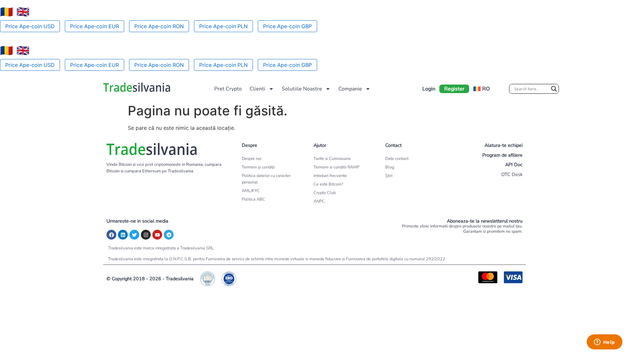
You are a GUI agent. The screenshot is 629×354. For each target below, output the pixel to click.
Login (428, 88)
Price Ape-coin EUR (94, 26)
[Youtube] (157, 235)
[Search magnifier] (554, 88)
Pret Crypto (228, 88)
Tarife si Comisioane (332, 159)
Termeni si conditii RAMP (336, 167)
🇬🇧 (22, 12)
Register (454, 88)
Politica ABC (253, 199)
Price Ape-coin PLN (223, 26)
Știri (388, 176)
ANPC (319, 201)
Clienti (257, 88)
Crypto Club (325, 193)
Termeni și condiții (258, 167)
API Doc (514, 164)
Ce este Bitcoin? (328, 184)
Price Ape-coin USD (30, 26)
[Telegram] (169, 235)
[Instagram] (146, 235)
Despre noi (251, 159)
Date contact (397, 159)
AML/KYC (251, 191)
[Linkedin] (123, 235)
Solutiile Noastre (302, 88)
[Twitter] (134, 235)
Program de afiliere (502, 155)
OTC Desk (512, 174)
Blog (389, 167)
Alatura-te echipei (504, 145)
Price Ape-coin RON (159, 26)
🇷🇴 (6, 12)
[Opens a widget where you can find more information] (604, 342)
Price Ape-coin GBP (287, 26)
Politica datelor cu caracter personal (266, 179)
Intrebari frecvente (330, 176)
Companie (350, 88)
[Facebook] (111, 235)
